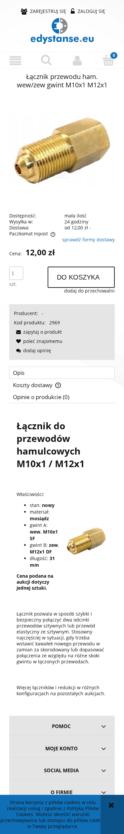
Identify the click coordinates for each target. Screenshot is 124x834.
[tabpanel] (62, 557)
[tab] (62, 373)
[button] (15, 60)
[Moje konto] (77, 60)
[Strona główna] (62, 31)
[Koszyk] (108, 60)
